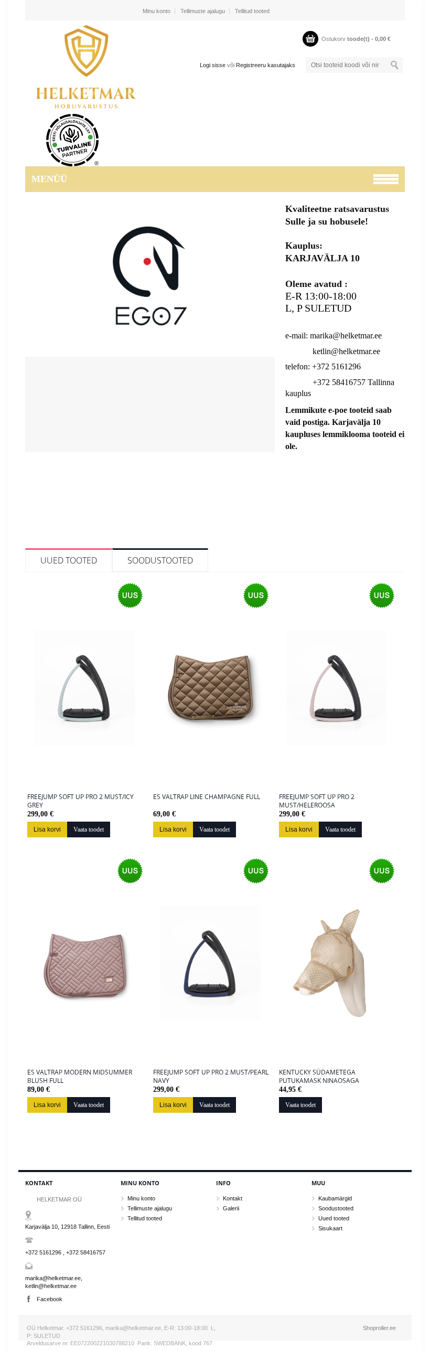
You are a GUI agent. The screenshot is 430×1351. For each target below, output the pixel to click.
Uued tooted (68, 560)
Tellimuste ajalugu (202, 11)
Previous (34, 333)
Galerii (231, 1208)
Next (265, 333)
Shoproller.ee (379, 1328)
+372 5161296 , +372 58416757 (65, 1252)
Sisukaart (330, 1228)
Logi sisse (212, 65)
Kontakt (232, 1198)
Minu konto (156, 11)
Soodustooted (160, 560)
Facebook (49, 1299)
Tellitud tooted (252, 11)
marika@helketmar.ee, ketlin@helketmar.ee (53, 1282)
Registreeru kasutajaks (265, 65)
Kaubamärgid (335, 1198)
